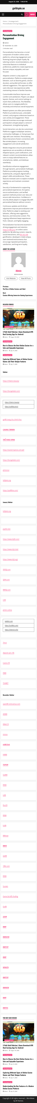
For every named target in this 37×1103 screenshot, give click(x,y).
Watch (32, 14)
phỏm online (7, 610)
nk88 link (6, 744)
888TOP (5, 947)
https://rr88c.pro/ (9, 230)
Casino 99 (6, 663)
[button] (3, 14)
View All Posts (26, 278)
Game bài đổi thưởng (10, 896)
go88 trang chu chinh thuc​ (12, 419)
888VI (5, 846)
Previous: (14, 287)
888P (4, 927)
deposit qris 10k (8, 653)
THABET (5, 683)
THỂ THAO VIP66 (9, 440)
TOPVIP (5, 765)
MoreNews (30, 1098)
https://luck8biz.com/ (11, 625)
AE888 (5, 714)
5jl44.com (6, 580)
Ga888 (5, 775)
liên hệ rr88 (24, 235)
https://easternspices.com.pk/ (13, 450)
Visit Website (11, 278)
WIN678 (6, 967)
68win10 (6, 724)
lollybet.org (7, 480)
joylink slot (6, 529)
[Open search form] (22, 14)
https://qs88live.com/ (10, 490)
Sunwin (5, 886)
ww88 (5, 856)
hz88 (4, 825)
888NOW (6, 937)
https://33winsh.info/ (11, 630)
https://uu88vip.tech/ (11, 406)
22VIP (5, 917)
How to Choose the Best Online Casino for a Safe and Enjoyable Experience (18, 346)
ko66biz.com (9, 621)
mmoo (5, 734)
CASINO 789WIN (9, 430)
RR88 (4, 785)
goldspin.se (18, 8)
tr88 (4, 600)
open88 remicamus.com (11, 704)
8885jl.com (7, 590)
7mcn (5, 643)
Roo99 (5, 805)
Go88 (5, 906)
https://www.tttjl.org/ (10, 559)
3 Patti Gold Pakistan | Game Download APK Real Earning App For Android (18, 333)
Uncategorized (7, 31)
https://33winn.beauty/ (11, 381)
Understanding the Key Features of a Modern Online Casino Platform (18, 1087)
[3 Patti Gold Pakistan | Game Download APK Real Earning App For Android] (18, 318)
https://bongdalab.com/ (11, 391)
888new (5, 836)
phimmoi (6, 470)
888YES (5, 1008)
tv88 (4, 795)
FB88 (4, 673)
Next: (18, 294)
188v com (6, 866)
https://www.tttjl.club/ (10, 549)
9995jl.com (7, 569)
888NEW (6, 988)
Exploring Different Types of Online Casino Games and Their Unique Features (17, 360)
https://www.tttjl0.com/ (11, 539)
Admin (7, 43)
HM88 (5, 754)
